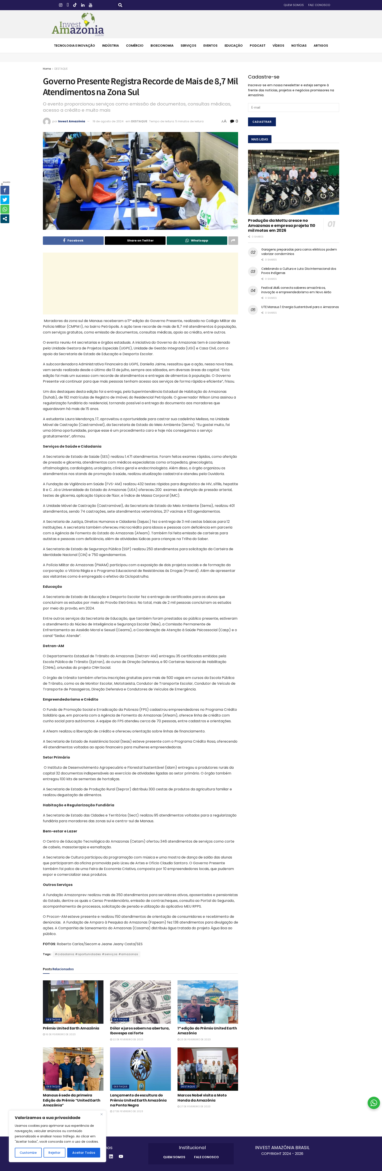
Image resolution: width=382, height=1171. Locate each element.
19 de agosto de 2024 (108, 121)
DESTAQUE (61, 69)
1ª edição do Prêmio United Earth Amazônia (207, 1031)
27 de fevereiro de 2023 (127, 1111)
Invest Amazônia (71, 121)
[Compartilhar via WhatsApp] (4, 209)
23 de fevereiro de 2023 (195, 1039)
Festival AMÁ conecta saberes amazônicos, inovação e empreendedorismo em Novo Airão (296, 290)
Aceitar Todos (83, 1152)
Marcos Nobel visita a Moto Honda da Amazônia (202, 1098)
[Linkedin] (111, 1156)
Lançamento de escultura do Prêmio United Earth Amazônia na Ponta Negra (138, 1100)
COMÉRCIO (134, 45)
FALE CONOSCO (319, 5)
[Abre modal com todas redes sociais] (4, 218)
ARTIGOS (321, 45)
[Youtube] (121, 1156)
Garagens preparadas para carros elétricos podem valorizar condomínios (299, 251)
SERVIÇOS (188, 45)
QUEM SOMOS (294, 5)
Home (47, 69)
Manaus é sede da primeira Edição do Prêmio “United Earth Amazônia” (71, 1100)
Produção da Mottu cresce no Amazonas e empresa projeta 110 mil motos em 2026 (281, 225)
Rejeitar (54, 1152)
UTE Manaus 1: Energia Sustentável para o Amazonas (300, 307)
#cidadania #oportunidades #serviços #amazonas (96, 954)
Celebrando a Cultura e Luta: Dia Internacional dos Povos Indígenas (298, 270)
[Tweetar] (4, 199)
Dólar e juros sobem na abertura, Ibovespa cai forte (140, 1031)
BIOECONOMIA (162, 45)
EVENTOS (210, 45)
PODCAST (257, 45)
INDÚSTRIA (110, 45)
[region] (57, 1136)
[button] (120, 5)
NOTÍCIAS (299, 45)
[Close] (101, 1114)
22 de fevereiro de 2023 (127, 1039)
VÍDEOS (278, 45)
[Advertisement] (140, 283)
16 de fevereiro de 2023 (60, 1034)
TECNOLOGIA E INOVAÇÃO (74, 45)
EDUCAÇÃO (234, 45)
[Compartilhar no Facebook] (4, 190)
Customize (28, 1152)
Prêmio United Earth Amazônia (71, 1028)
